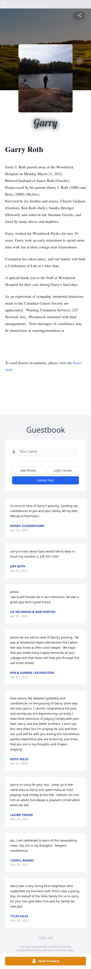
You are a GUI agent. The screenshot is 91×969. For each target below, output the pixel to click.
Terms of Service (57, 950)
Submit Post (45, 480)
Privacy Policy (33, 950)
